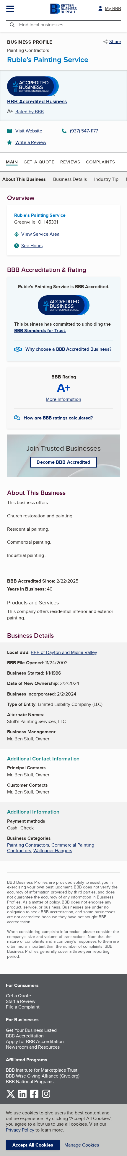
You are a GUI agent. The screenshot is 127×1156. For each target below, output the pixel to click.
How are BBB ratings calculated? (58, 417)
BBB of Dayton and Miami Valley (64, 652)
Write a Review (30, 142)
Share (115, 41)
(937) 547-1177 (84, 131)
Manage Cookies (81, 1145)
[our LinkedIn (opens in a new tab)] (22, 1096)
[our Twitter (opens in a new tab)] (10, 1096)
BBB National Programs (29, 1081)
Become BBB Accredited (63, 462)
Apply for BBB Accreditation (35, 1041)
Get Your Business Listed (31, 1030)
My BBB (113, 8)
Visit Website (28, 131)
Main (12, 162)
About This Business (24, 179)
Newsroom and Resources (33, 1047)
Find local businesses (41, 24)
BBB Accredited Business (37, 102)
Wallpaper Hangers (52, 850)
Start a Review (20, 1001)
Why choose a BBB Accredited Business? (68, 349)
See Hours (32, 245)
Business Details (70, 179)
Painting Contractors (28, 845)
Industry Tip (106, 179)
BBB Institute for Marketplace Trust (41, 1070)
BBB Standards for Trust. (40, 330)
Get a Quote (39, 162)
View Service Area (40, 234)
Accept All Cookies (32, 1145)
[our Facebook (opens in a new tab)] (34, 1096)
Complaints (100, 162)
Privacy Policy (20, 1130)
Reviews (70, 162)
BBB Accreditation (25, 1035)
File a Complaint (23, 1006)
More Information (63, 399)
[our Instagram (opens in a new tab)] (46, 1096)
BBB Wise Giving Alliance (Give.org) (42, 1076)
